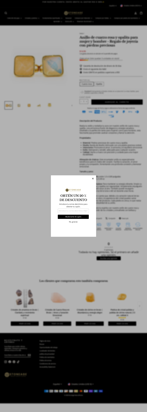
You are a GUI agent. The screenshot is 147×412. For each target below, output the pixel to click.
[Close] (92, 178)
